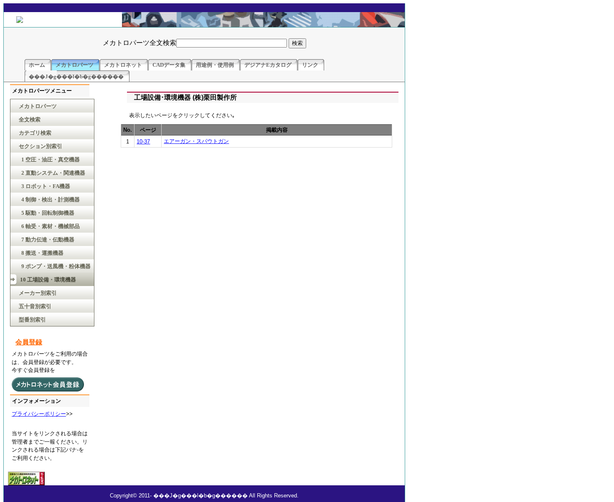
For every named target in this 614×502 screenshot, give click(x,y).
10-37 (143, 141)
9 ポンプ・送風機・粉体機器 (55, 266)
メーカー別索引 (38, 293)
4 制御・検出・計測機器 (49, 199)
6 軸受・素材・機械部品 (49, 226)
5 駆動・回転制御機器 (46, 213)
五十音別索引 (35, 306)
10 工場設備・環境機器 (47, 279)
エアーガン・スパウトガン (196, 141)
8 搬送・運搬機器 (41, 253)
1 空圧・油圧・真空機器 (49, 159)
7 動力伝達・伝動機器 (46, 239)
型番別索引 (32, 319)
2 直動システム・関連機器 (52, 173)
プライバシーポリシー (39, 414)
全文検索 (30, 119)
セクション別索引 (40, 146)
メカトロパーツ (38, 106)
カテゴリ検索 (35, 133)
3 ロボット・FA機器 (44, 186)
